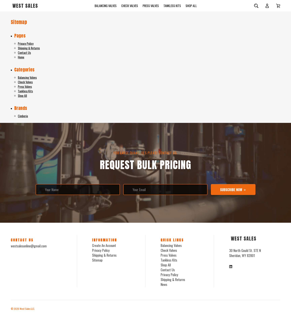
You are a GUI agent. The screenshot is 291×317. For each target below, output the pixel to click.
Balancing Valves (106, 6)
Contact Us (24, 52)
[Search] (256, 6)
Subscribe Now (231, 189)
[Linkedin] (230, 266)
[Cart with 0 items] (278, 6)
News (164, 284)
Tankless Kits (172, 6)
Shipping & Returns (29, 48)
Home (21, 57)
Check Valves (129, 6)
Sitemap (97, 260)
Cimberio (23, 116)
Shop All (191, 6)
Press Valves (151, 6)
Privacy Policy (26, 43)
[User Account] (267, 6)
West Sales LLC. (27, 308)
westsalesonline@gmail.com (29, 245)
